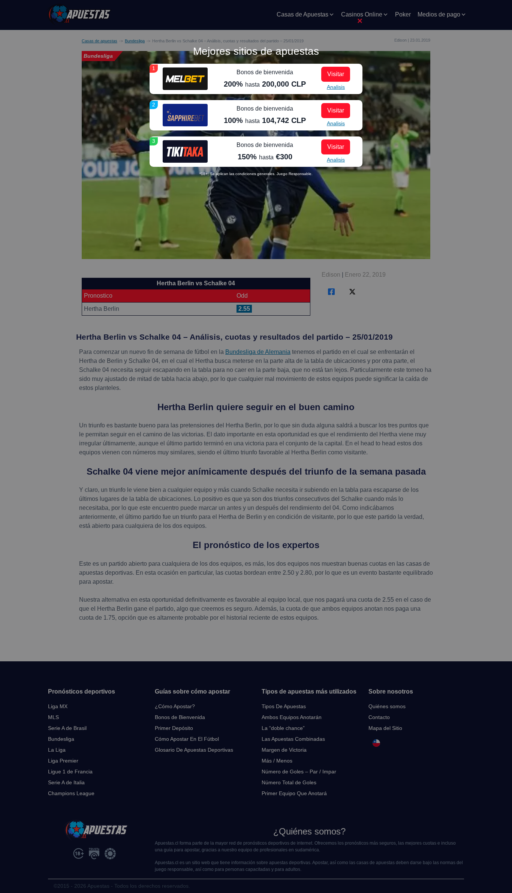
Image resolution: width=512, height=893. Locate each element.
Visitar (335, 74)
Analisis (336, 87)
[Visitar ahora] (185, 78)
